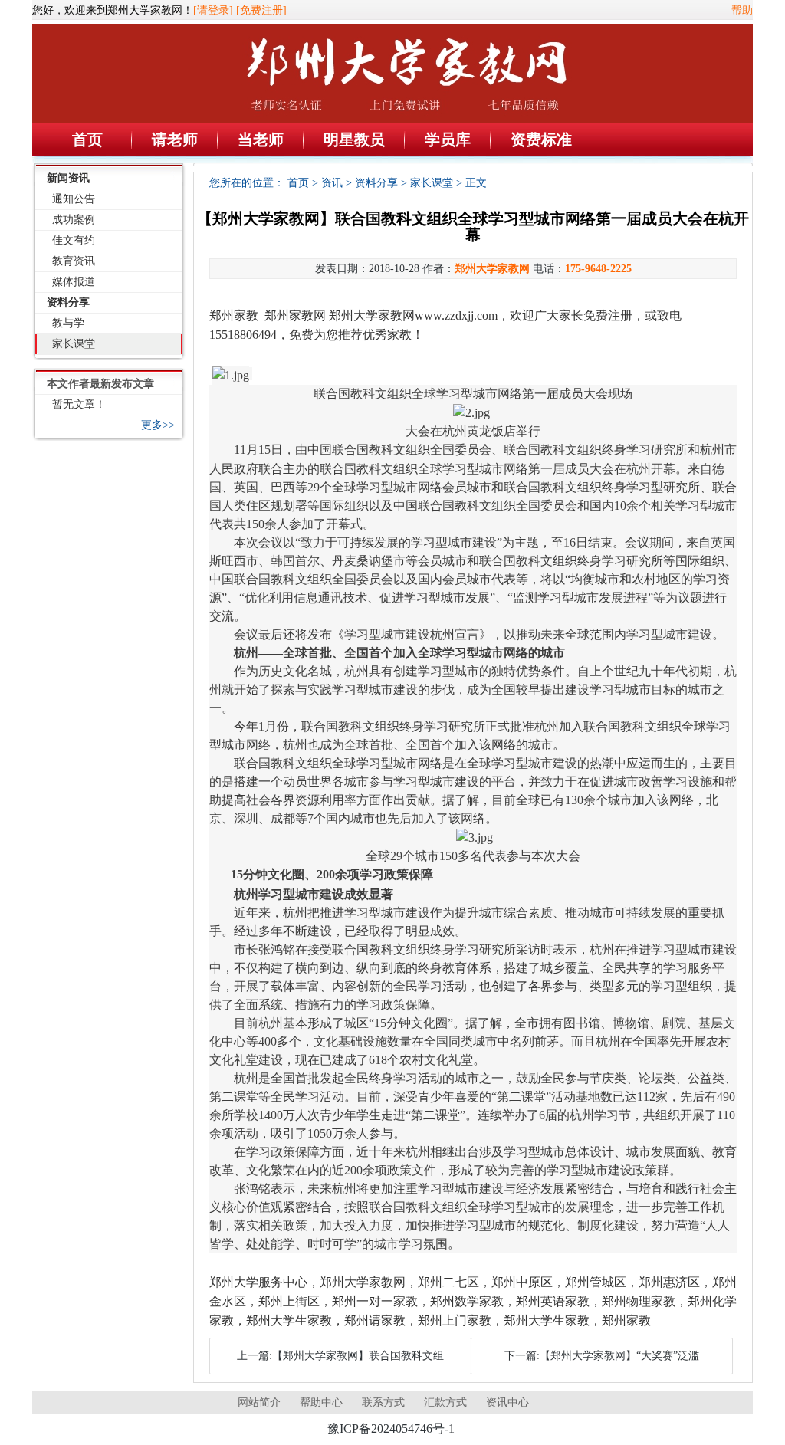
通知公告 (73, 199)
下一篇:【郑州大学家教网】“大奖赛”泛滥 (601, 1355)
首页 (87, 139)
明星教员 (354, 139)
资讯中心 (507, 1402)
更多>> (158, 425)
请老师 (175, 139)
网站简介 (259, 1402)
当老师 (261, 139)
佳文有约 (73, 240)
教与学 (68, 323)
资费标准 (541, 139)
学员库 (448, 139)
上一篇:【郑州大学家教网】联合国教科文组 (340, 1355)
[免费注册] (261, 10)
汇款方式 (445, 1402)
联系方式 (383, 1402)
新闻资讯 (68, 178)
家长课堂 (73, 344)
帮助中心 (321, 1402)
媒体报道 (73, 281)
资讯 (332, 183)
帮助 (742, 10)
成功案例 (73, 219)
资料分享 (68, 302)
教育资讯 (73, 261)
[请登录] (213, 10)
